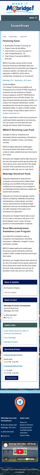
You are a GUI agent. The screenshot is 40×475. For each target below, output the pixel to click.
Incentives (23, 36)
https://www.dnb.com (12, 113)
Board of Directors (26, 425)
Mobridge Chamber (11, 342)
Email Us (9, 317)
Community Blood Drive (13, 355)
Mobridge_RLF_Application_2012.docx (17, 80)
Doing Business (26, 427)
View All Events (11, 378)
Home (4, 36)
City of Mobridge (10, 337)
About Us (23, 422)
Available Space (26, 430)
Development (13, 36)
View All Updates (10, 292)
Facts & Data (24, 435)
